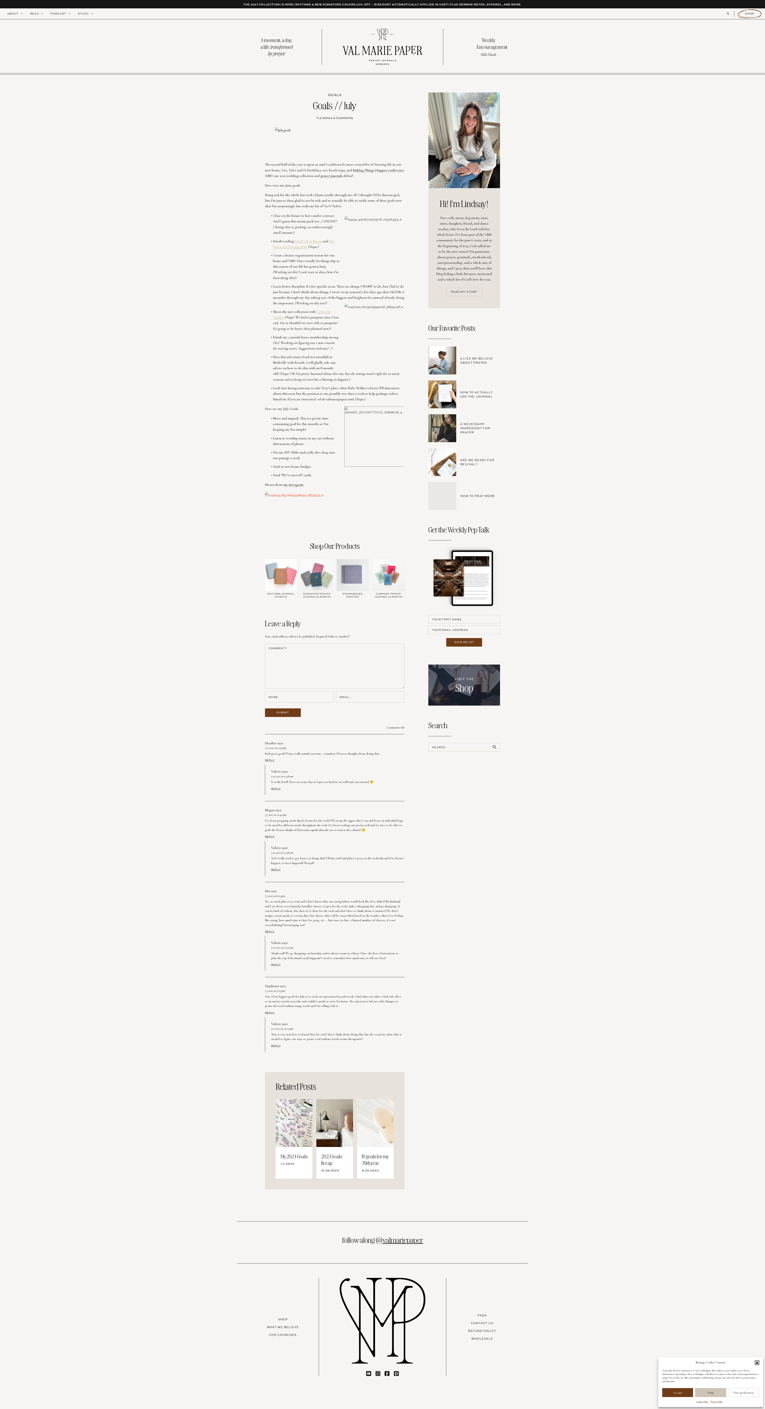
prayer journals (332, 176)
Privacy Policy (717, 1401)
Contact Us (482, 1323)
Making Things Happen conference (378, 170)
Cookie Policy (702, 1401)
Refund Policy (482, 1331)
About (13, 13)
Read (35, 13)
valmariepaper (402, 1240)
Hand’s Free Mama (308, 241)
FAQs (482, 1315)
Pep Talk (488, 54)
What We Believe (283, 1327)
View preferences (743, 1392)
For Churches (283, 1335)
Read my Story (464, 292)
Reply (270, 760)
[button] (757, 1362)
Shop (749, 13)
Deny (711, 1392)
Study (84, 13)
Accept (677, 1392)
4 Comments (343, 118)
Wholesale (482, 1338)
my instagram (293, 484)
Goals (335, 95)
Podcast (58, 13)
